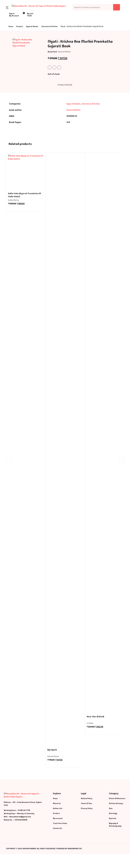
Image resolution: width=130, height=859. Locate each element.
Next (121, 460)
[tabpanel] (24, 54)
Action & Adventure (117, 798)
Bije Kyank (52, 749)
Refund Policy (86, 798)
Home (11, 26)
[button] (7, 7)
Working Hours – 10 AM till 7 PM (17, 810)
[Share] (116, 3)
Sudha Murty (13, 200)
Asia (110, 808)
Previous (9, 460)
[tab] (64, 85)
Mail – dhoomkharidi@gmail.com (17, 817)
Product (19, 26)
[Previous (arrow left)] (4, 429)
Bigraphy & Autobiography (115, 824)
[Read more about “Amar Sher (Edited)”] (88, 730)
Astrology (113, 813)
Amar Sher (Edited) (95, 716)
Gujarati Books (32, 26)
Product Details (65, 84)
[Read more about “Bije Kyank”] (48, 763)
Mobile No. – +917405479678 (15, 820)
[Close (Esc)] (121, 3)
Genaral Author (64, 52)
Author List (57, 808)
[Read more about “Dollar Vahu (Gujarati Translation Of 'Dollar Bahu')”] (9, 207)
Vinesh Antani (53, 756)
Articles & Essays (116, 803)
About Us (57, 803)
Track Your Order (60, 823)
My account (58, 818)
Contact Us (57, 828)
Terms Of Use (86, 803)
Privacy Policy (86, 808)
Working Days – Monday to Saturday (19, 813)
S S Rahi (90, 723)
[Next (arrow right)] (125, 429)
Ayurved (112, 818)
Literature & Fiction (49, 26)
